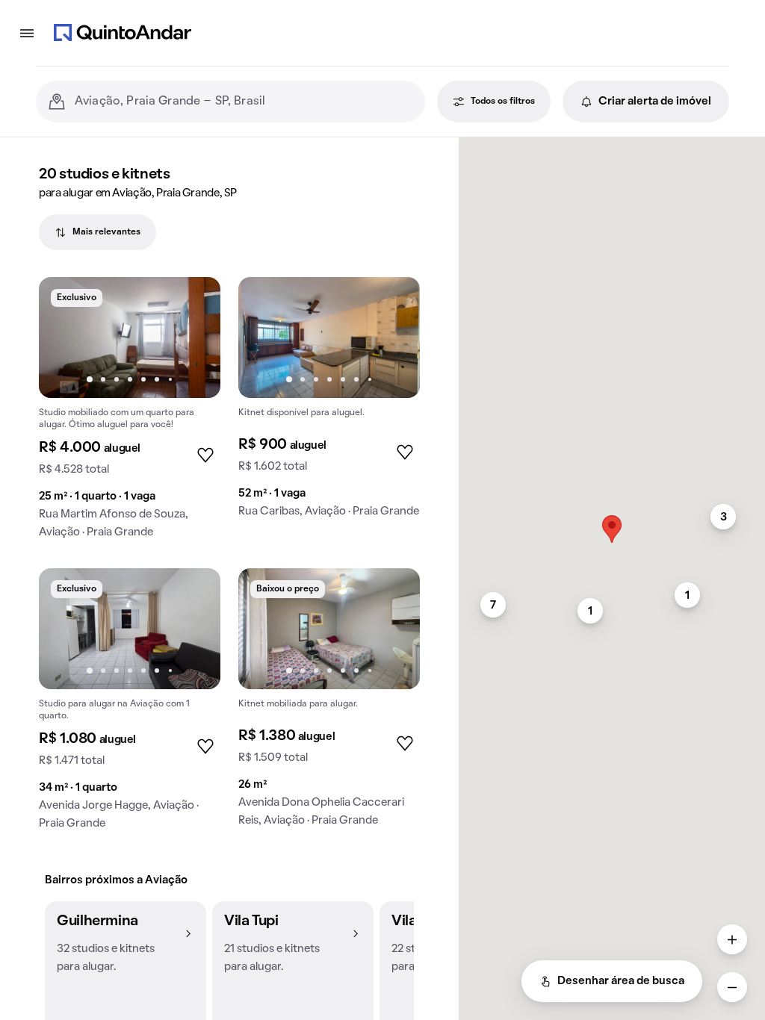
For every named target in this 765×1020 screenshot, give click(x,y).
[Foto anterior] (66, 337)
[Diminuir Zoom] (732, 987)
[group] (129, 413)
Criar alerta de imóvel (654, 101)
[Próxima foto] (193, 337)
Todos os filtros (503, 101)
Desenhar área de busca (620, 981)
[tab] (97, 232)
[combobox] (244, 102)
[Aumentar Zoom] (732, 939)
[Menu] (27, 33)
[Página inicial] (122, 33)
